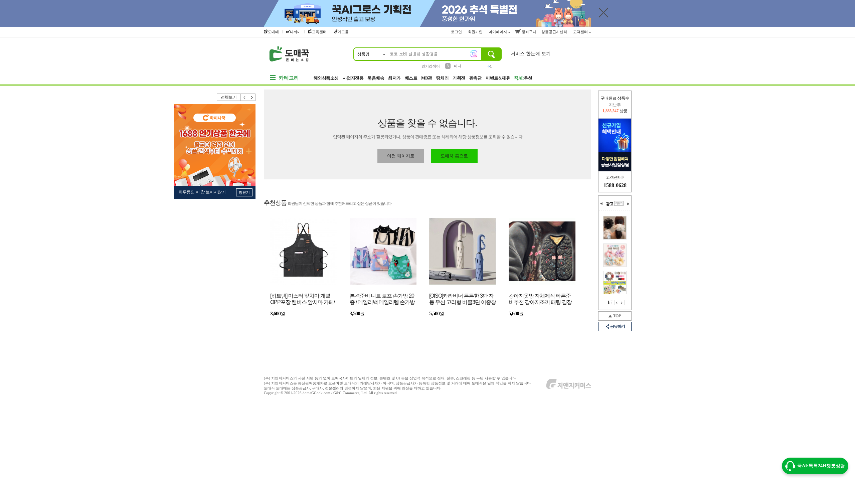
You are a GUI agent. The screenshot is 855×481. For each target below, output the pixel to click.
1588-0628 (615, 185)
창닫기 (244, 192)
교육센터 (319, 32)
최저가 (394, 78)
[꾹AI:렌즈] (474, 53)
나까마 (295, 32)
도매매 (273, 32)
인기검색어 (430, 66)
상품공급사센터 (554, 32)
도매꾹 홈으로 (454, 155)
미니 (457, 66)
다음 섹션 (628, 203)
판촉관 (475, 78)
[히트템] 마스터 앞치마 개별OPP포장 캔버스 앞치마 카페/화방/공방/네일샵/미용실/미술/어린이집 (302, 299)
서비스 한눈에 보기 (531, 53)
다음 (251, 97)
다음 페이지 (622, 302)
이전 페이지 (616, 302)
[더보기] (619, 203)
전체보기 (229, 97)
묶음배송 (375, 78)
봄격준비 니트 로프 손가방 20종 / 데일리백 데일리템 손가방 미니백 (382, 299)
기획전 (459, 78)
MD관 (426, 78)
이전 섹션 (601, 203)
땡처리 (442, 78)
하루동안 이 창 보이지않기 (202, 192)
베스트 (411, 78)
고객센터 (581, 32)
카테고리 (289, 78)
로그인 (457, 32)
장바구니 (528, 32)
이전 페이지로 (400, 155)
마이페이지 (498, 32)
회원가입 (476, 32)
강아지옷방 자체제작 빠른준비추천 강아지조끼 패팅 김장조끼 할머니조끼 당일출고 (540, 299)
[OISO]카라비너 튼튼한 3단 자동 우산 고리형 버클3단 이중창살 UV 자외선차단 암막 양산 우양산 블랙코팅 (462, 299)
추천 (523, 78)
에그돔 (343, 32)
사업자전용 (353, 78)
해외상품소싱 (326, 78)
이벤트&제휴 (498, 78)
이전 (244, 97)
